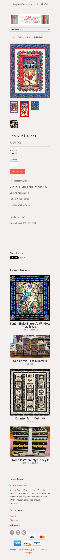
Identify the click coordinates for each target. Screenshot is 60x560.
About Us (14, 520)
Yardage (13, 150)
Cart (46, 4)
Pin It (22, 257)
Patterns (21, 37)
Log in (16, 4)
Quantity (13, 159)
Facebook (12, 532)
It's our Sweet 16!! (18, 485)
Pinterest (23, 532)
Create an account (29, 4)
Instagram (18, 532)
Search (13, 516)
